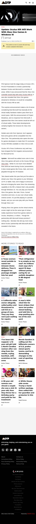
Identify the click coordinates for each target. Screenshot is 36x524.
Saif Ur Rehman (23, 363)
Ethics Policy (20, 459)
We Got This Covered (18, 488)
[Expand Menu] (29, 2)
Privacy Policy (5, 464)
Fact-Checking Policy (7, 461)
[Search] (26, 2)
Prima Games (18, 484)
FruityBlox (18, 505)
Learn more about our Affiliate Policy (10, 237)
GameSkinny (18, 495)
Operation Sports (18, 498)
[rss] (3, 450)
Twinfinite (18, 477)
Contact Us (19, 457)
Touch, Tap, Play (18, 502)
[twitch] (7, 450)
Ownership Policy (21, 461)
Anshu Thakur (5, 278)
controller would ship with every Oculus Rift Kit (16, 94)
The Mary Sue (18, 500)
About (3, 457)
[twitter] (11, 450)
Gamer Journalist (18, 493)
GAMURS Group (31, 513)
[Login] (33, 2)
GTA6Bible (18, 509)
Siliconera (18, 486)
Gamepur (18, 479)
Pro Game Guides (18, 474)
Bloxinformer (18, 507)
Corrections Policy (6, 459)
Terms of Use (20, 464)
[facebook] (15, 450)
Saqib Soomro (5, 402)
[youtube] (19, 450)
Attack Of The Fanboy (18, 481)
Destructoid (18, 491)
